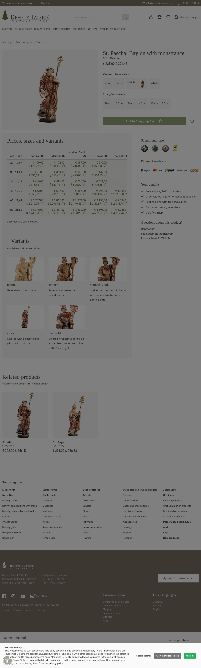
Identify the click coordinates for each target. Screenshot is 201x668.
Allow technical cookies (167, 655)
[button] (7, 661)
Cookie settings (143, 655)
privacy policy (56, 663)
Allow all (190, 655)
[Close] (10, 657)
